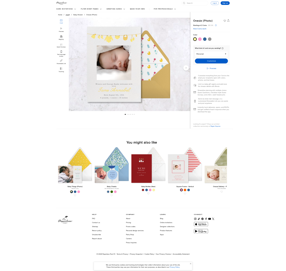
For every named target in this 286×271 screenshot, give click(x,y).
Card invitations (64, 9)
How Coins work (199, 29)
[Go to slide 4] (128, 114)
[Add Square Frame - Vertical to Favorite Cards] (185, 193)
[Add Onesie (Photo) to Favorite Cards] (224, 21)
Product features (166, 231)
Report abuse (97, 239)
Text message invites (61, 55)
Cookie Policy (149, 254)
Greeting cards (114, 9)
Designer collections (167, 227)
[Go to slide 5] (130, 114)
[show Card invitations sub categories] (75, 9)
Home (60, 15)
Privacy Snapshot (136, 254)
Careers (129, 239)
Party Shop (130, 235)
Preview (61, 31)
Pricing (128, 223)
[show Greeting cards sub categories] (124, 9)
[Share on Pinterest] (202, 219)
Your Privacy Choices (163, 254)
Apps (162, 235)
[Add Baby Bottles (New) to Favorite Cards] (148, 193)
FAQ (93, 218)
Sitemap (95, 227)
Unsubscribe (96, 235)
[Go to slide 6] (132, 114)
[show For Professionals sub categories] (175, 9)
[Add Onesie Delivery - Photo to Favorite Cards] (221, 191)
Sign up (225, 3)
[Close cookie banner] (190, 263)
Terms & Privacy (122, 254)
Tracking (61, 71)
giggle (68, 15)
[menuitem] (66, 9)
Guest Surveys (61, 47)
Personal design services (135, 231)
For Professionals (163, 9)
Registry (61, 39)
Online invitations (166, 223)
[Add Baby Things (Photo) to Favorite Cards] (75, 195)
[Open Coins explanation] (216, 25)
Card (61, 23)
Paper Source (215, 126)
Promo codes (130, 227)
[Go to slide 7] (134, 114)
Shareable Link (61, 63)
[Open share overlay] (228, 20)
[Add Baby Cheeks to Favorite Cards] (111, 195)
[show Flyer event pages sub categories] (100, 9)
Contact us (96, 223)
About (128, 218)
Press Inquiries (131, 243)
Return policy (97, 231)
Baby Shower (78, 15)
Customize (211, 61)
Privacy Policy (174, 267)
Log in (215, 3)
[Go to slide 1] (125, 114)
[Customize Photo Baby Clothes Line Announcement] (129, 64)
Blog (161, 218)
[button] (222, 48)
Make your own (137, 9)
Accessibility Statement (181, 254)
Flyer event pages (90, 9)
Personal (200, 54)
